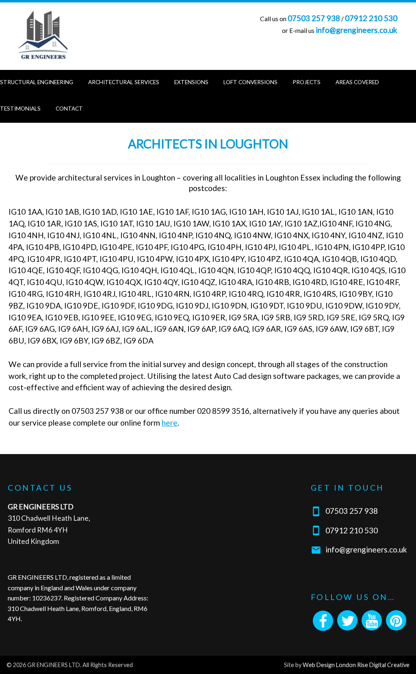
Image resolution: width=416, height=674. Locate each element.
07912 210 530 (371, 18)
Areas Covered (357, 82)
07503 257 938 (314, 18)
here (170, 422)
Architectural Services (123, 82)
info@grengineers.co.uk (356, 30)
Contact (69, 108)
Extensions (191, 82)
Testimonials (20, 108)
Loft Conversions (250, 82)
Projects (306, 82)
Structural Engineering (36, 82)
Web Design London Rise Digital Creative (356, 664)
